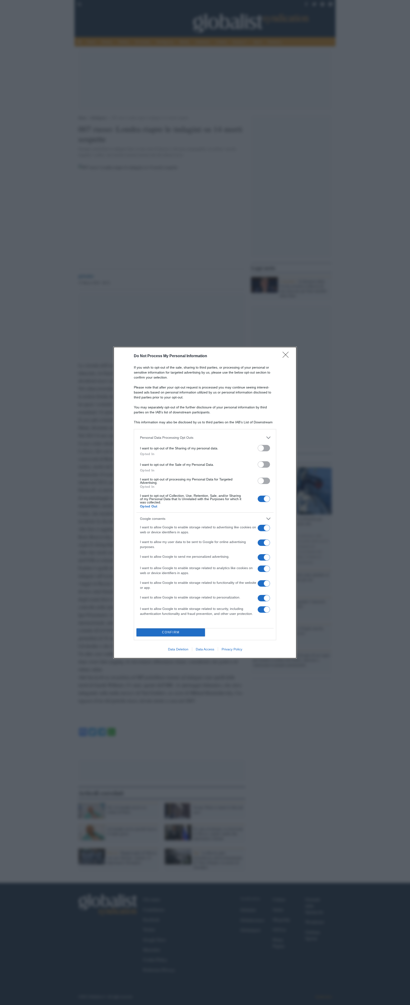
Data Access (205, 649)
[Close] (287, 356)
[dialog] (205, 502)
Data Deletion (178, 649)
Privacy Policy (232, 649)
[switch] (264, 448)
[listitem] (205, 437)
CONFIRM (171, 632)
